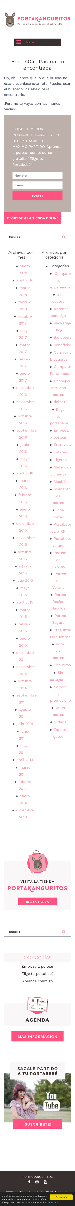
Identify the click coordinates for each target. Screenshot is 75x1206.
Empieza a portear (38, 966)
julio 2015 (25, 580)
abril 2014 (24, 760)
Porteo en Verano (59, 580)
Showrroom (64, 665)
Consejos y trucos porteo (60, 388)
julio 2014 (25, 723)
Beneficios (63, 345)
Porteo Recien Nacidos (58, 601)
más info (53, 1202)
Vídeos (60, 722)
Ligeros (60, 460)
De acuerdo (61, 1197)
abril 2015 (24, 602)
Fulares (60, 452)
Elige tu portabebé (59, 416)
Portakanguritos (34, 1192)
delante (61, 402)
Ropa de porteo (59, 651)
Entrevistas (64, 444)
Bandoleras (64, 337)
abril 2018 (24, 280)
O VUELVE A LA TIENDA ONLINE (33, 218)
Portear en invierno (59, 559)
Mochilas (62, 481)
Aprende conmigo (37, 981)
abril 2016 (24, 473)
